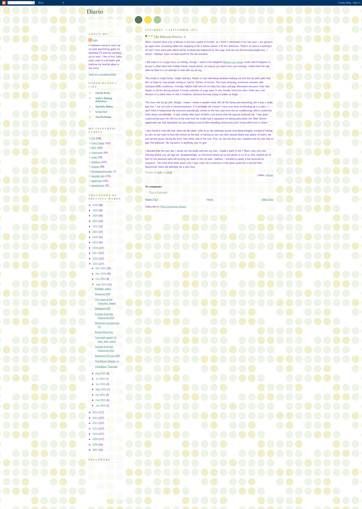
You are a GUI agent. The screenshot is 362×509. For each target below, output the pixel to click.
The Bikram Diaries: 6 (107, 361)
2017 (96, 253)
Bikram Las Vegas (233, 62)
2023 (96, 221)
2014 (96, 412)
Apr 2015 (100, 394)
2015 (96, 264)
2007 (96, 450)
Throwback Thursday (106, 366)
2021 (96, 231)
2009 (96, 439)
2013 (96, 417)
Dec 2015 (101, 268)
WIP (93, 147)
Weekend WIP (102, 294)
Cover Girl (101, 111)
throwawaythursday (101, 171)
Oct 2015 (101, 279)
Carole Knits (102, 93)
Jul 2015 (101, 378)
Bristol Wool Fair (104, 332)
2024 (96, 215)
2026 (96, 205)
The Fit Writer (103, 117)
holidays (95, 162)
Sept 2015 (101, 284)
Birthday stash (103, 288)
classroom (97, 152)
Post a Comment (158, 192)
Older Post (267, 199)
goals (94, 157)
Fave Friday (97, 143)
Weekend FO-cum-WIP (107, 355)
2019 (96, 242)
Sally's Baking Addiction (103, 100)
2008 (96, 444)
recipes (95, 166)
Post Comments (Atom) (173, 206)
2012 (96, 423)
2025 (96, 210)
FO (93, 138)
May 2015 (101, 389)
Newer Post (151, 199)
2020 (96, 237)
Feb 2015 (101, 400)
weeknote (96, 180)
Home (210, 199)
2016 (96, 258)
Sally (95, 40)
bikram (269, 175)
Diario (95, 11)
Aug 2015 (101, 373)
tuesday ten (97, 176)
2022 (96, 226)
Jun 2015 (101, 384)
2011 (96, 428)
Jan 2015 (101, 405)
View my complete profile (102, 74)
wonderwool (97, 185)
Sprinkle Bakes (104, 106)
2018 (96, 247)
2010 (96, 433)
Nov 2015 (101, 273)
